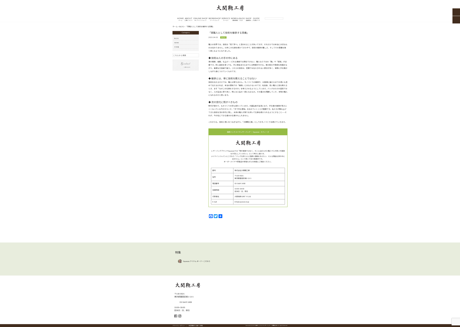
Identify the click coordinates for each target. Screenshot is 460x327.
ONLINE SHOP (200, 19)
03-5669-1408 (185, 302)
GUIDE (256, 19)
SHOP (248, 19)
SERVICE (226, 19)
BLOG (223, 37)
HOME (180, 19)
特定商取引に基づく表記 (196, 325)
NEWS (176, 43)
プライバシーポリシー (178, 325)
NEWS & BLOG (238, 19)
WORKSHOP (215, 19)
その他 (176, 47)
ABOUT (189, 19)
